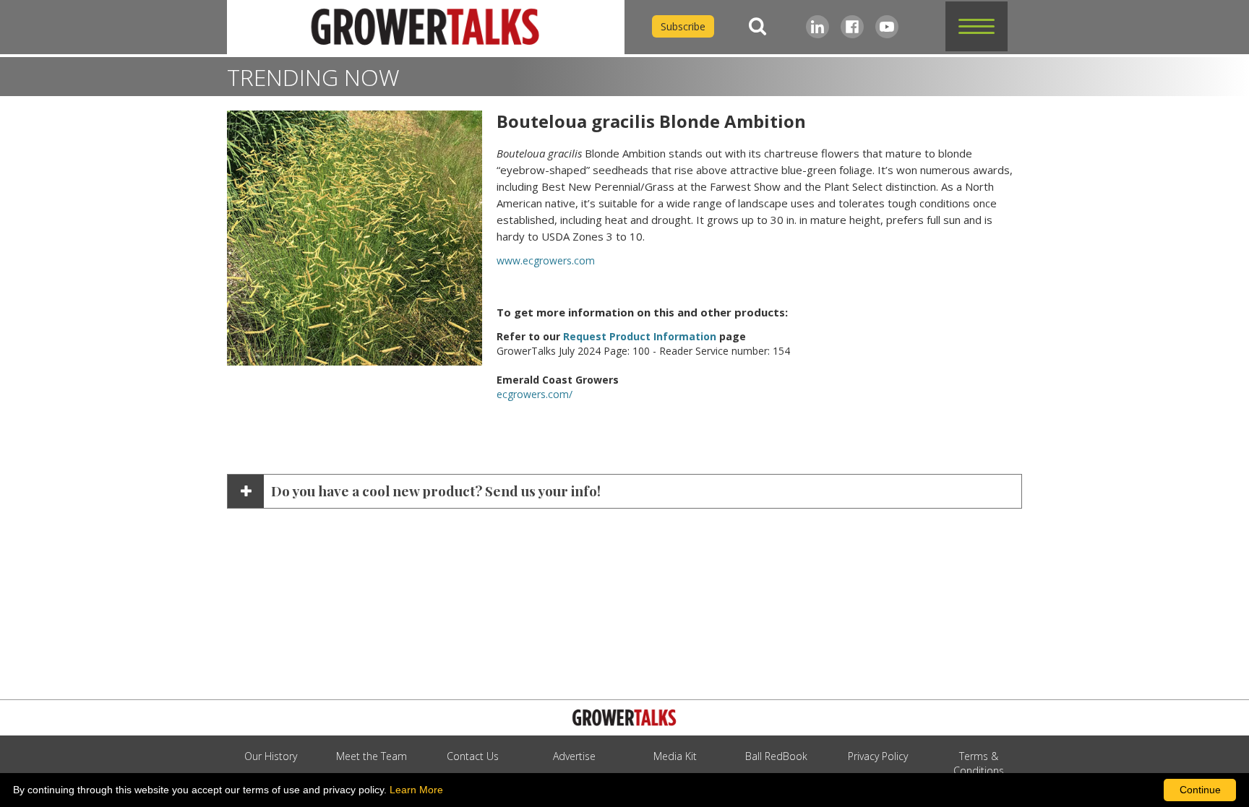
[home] (425, 27)
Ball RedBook (776, 756)
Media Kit (675, 756)
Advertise (574, 756)
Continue (1200, 789)
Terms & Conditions (978, 763)
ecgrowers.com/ (534, 394)
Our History (270, 756)
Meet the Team (371, 756)
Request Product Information (639, 336)
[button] (976, 26)
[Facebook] (852, 26)
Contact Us (473, 756)
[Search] (757, 26)
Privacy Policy (878, 756)
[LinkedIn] (817, 26)
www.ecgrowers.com (546, 260)
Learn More (416, 789)
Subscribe (683, 26)
